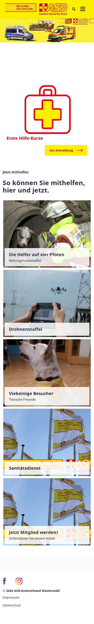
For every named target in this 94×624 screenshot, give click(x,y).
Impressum (11, 597)
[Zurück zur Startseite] (36, 9)
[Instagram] (18, 581)
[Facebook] (6, 581)
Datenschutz (12, 605)
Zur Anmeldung (61, 150)
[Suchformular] (73, 9)
